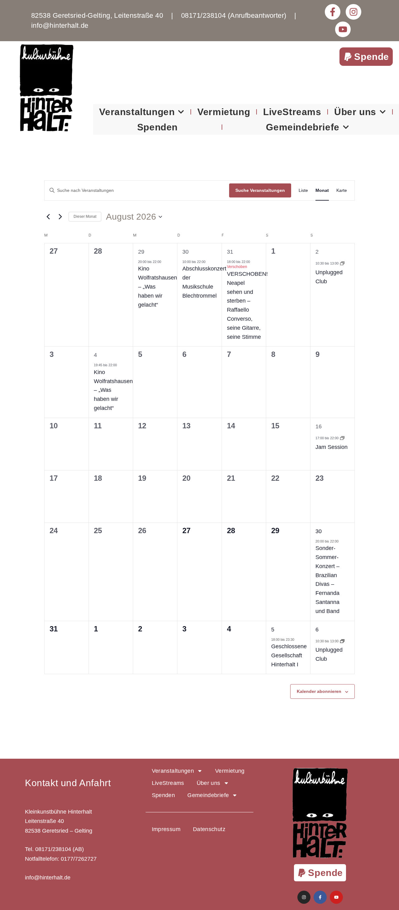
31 (230, 252)
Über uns (355, 112)
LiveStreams (292, 112)
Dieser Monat (85, 216)
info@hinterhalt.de (47, 877)
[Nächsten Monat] (60, 217)
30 (185, 252)
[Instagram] (353, 12)
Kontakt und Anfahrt (68, 783)
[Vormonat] (48, 217)
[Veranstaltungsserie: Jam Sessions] (342, 438)
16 (318, 426)
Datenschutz (209, 829)
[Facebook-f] (332, 12)
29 (141, 252)
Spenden (157, 127)
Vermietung (223, 112)
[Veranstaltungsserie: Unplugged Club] (342, 263)
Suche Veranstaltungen (260, 190)
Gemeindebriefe (302, 127)
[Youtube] (343, 29)
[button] (366, 56)
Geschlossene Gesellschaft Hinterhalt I (289, 655)
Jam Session (331, 447)
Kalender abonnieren (319, 691)
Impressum (166, 829)
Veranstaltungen (137, 112)
